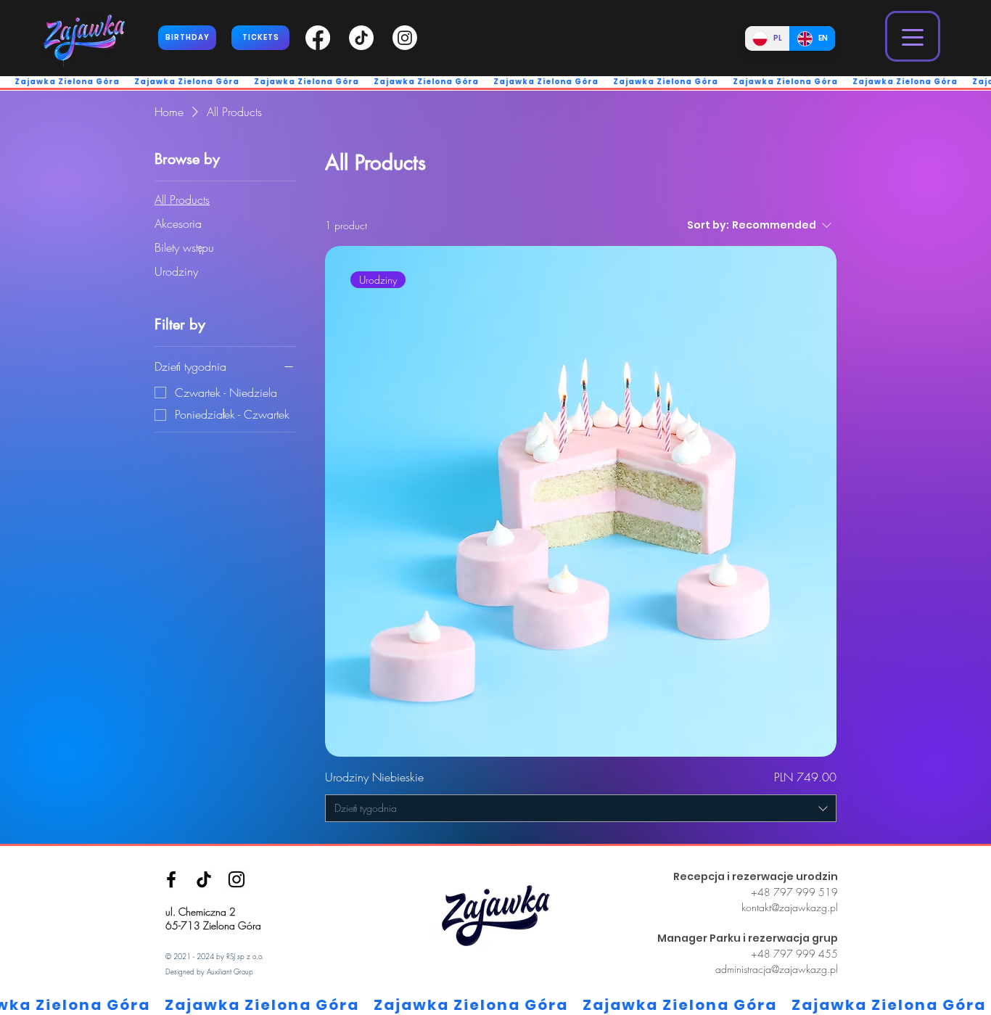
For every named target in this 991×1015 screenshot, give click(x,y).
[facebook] (171, 879)
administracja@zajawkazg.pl (776, 969)
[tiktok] (204, 879)
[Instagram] (236, 879)
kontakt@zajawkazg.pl (789, 907)
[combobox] (580, 808)
